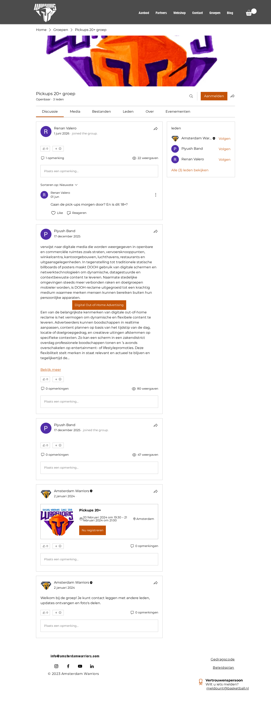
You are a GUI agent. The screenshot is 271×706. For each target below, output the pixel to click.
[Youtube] (80, 666)
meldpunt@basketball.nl (227, 688)
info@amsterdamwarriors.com (75, 656)
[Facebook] (68, 666)
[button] (143, 13)
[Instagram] (56, 666)
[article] (99, 171)
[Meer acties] (155, 194)
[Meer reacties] (58, 148)
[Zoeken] (191, 96)
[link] (50, 111)
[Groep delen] (232, 95)
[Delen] (155, 128)
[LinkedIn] (91, 666)
